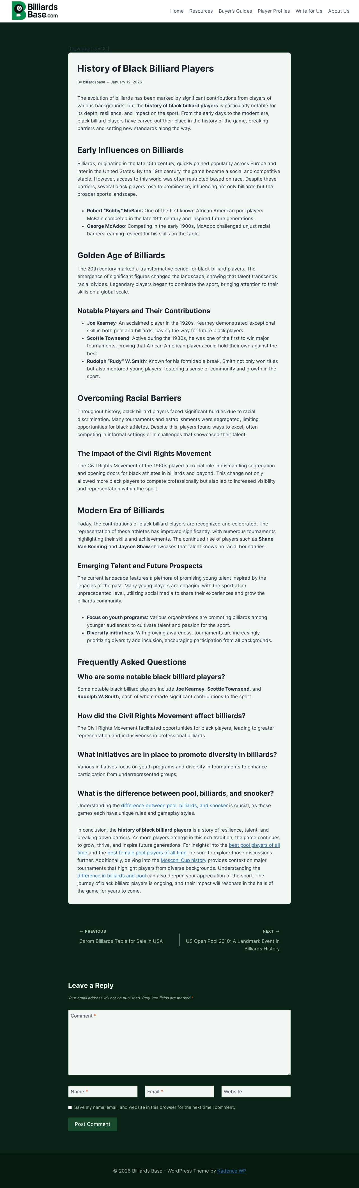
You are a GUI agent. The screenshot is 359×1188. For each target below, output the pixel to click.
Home (177, 11)
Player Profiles (274, 11)
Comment (83, 1016)
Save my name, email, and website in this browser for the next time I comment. (154, 1107)
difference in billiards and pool (111, 876)
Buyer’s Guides (235, 11)
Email (155, 1091)
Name (79, 1091)
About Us (338, 11)
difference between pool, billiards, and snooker (174, 805)
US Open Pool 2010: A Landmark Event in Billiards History (233, 940)
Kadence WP (231, 1171)
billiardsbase (94, 82)
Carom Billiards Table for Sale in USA (121, 936)
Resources (201, 11)
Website (233, 1091)
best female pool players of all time (147, 852)
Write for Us (309, 11)
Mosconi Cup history (183, 860)
